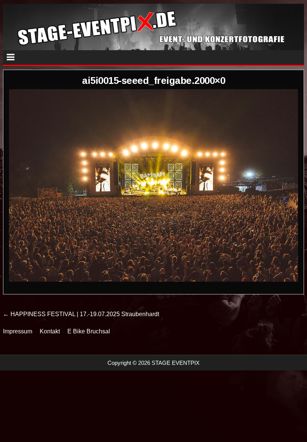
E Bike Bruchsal (88, 331)
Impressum (17, 331)
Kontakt (50, 331)
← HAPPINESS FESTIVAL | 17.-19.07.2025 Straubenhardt (81, 314)
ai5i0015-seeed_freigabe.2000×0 (153, 80)
